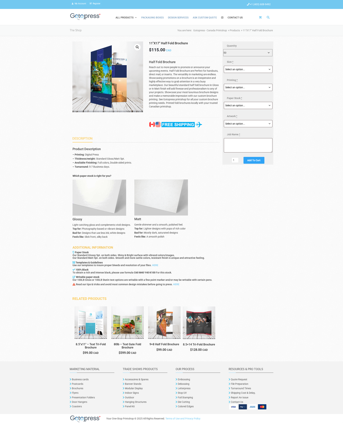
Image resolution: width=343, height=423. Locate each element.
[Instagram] (222, 17)
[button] (137, 47)
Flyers (74, 392)
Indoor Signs (131, 392)
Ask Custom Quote (205, 17)
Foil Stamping (185, 397)
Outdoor (129, 397)
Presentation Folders (83, 397)
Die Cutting (184, 401)
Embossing (183, 379)
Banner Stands (132, 383)
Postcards (77, 383)
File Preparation (239, 383)
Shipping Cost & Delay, (242, 392)
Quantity (232, 45)
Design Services (178, 17)
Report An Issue (239, 397)
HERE (155, 265)
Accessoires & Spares (136, 379)
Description (82, 138)
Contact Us (235, 17)
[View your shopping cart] (261, 17)
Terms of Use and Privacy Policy (182, 418)
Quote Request (239, 379)
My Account (80, 3)
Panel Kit (129, 406)
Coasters (76, 406)
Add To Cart (253, 160)
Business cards (80, 379)
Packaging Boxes (152, 17)
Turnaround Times (240, 388)
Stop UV (182, 392)
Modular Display (133, 388)
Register (96, 3)
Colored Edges (186, 406)
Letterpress (183, 388)
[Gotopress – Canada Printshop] (85, 16)
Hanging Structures (135, 401)
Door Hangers (79, 401)
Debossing (183, 383)
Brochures (77, 388)
